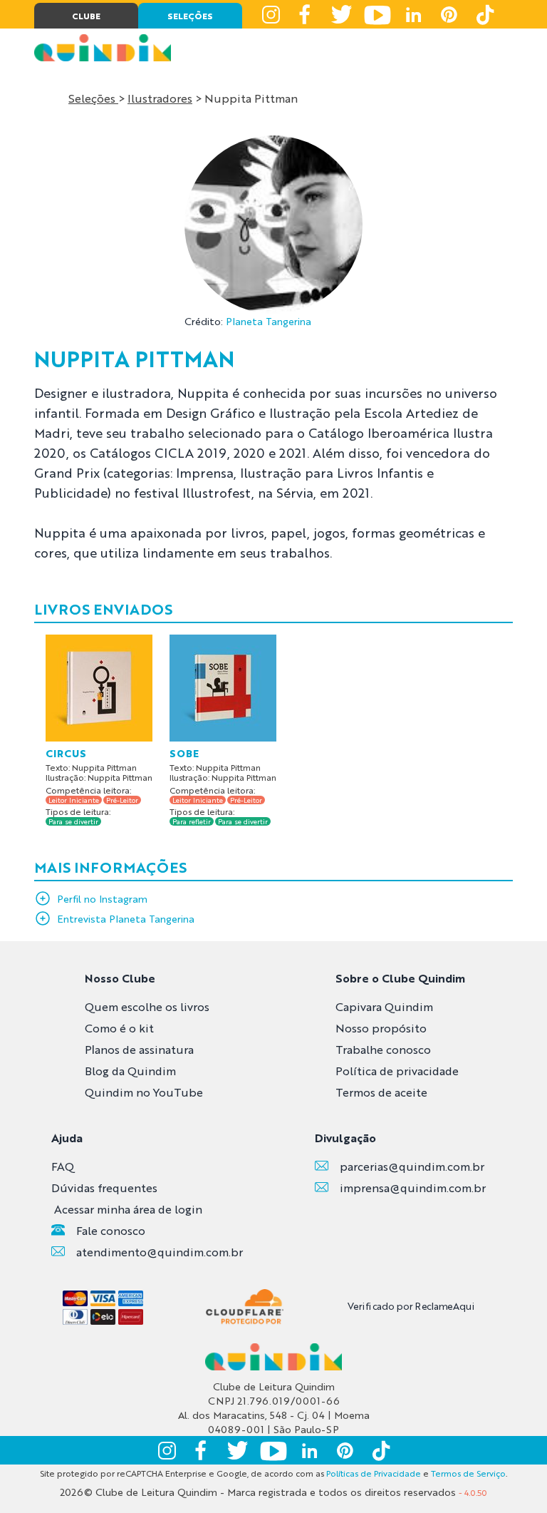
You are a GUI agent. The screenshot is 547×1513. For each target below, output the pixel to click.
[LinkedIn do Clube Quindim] (413, 14)
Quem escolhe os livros (147, 1006)
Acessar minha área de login (128, 1208)
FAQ (62, 1166)
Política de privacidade (397, 1070)
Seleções (93, 98)
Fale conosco (110, 1230)
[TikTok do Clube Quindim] (484, 14)
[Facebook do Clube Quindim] (306, 14)
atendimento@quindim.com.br (159, 1251)
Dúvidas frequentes (104, 1187)
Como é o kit (119, 1027)
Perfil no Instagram (102, 898)
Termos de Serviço (468, 1473)
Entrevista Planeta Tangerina (125, 918)
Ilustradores (159, 98)
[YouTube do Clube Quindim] (377, 14)
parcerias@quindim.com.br (412, 1166)
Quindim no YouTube (144, 1091)
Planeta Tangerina (268, 320)
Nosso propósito (381, 1027)
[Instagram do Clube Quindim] (270, 14)
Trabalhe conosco (383, 1049)
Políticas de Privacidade (373, 1473)
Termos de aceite (381, 1091)
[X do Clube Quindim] (342, 14)
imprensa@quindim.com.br (413, 1187)
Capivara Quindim (384, 1006)
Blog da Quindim (130, 1070)
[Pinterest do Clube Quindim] (448, 14)
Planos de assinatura (139, 1049)
